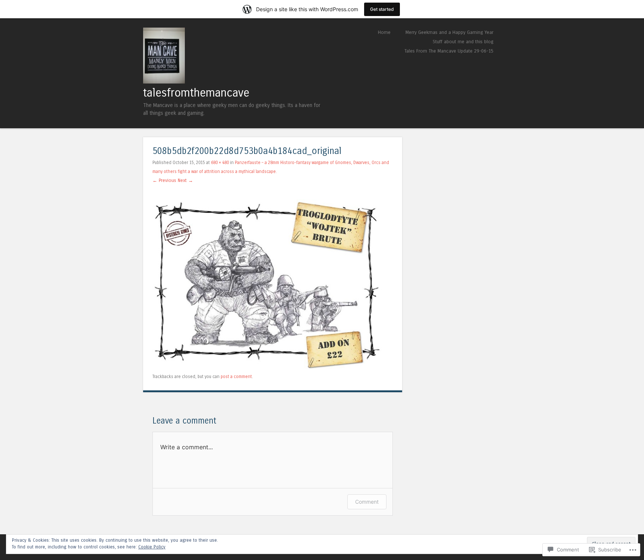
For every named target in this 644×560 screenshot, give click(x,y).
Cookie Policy (151, 547)
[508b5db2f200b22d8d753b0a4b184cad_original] (272, 367)
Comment (367, 501)
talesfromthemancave (196, 93)
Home (384, 32)
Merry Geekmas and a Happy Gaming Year (449, 32)
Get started (382, 9)
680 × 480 (220, 162)
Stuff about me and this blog (463, 41)
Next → (185, 180)
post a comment (236, 376)
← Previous (164, 180)
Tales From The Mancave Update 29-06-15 (448, 51)
